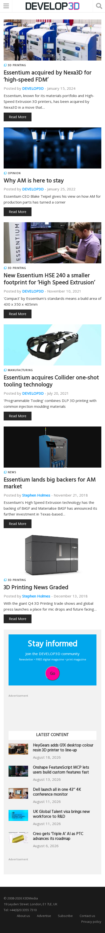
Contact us (87, 916)
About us (23, 916)
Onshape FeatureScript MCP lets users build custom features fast (61, 770)
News (12, 472)
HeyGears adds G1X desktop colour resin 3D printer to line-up (63, 748)
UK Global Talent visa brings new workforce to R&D (61, 815)
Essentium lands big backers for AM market (50, 484)
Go (52, 673)
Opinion (14, 173)
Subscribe (65, 916)
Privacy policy (91, 921)
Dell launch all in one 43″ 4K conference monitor (57, 792)
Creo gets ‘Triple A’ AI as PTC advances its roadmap (58, 837)
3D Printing (17, 65)
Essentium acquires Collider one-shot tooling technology (51, 382)
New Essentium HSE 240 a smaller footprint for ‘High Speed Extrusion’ (49, 280)
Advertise (44, 916)
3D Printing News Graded (36, 588)
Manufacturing (20, 370)
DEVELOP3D (33, 88)
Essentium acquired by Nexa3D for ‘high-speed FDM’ (48, 77)
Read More (17, 117)
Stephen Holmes (36, 495)
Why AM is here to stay (34, 181)
